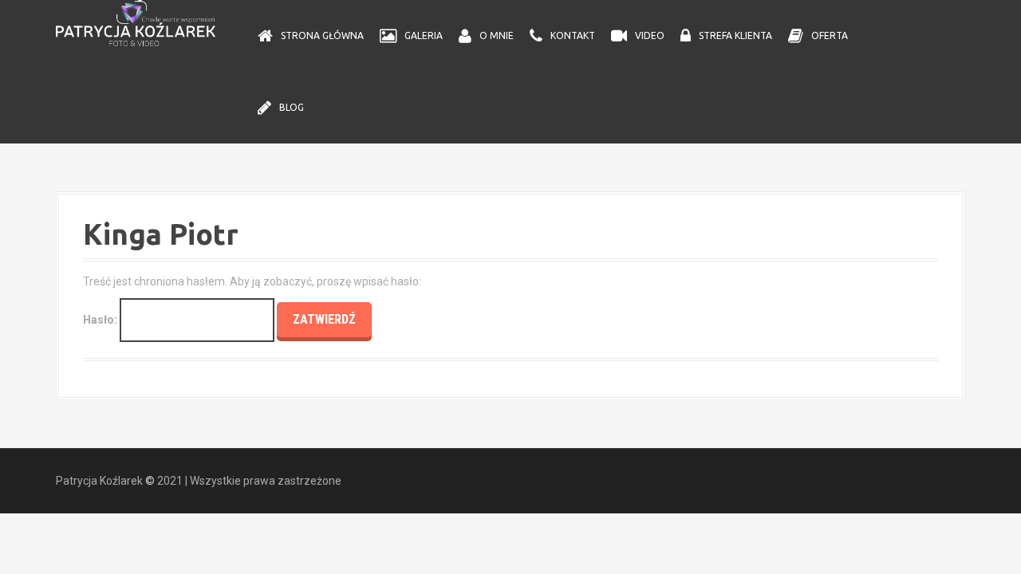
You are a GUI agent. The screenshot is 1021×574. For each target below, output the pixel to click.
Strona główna (322, 35)
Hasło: (101, 319)
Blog (291, 107)
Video (649, 35)
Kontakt (572, 35)
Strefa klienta (735, 35)
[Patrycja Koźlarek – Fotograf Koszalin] (135, 22)
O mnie (496, 35)
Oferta (829, 35)
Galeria (423, 35)
